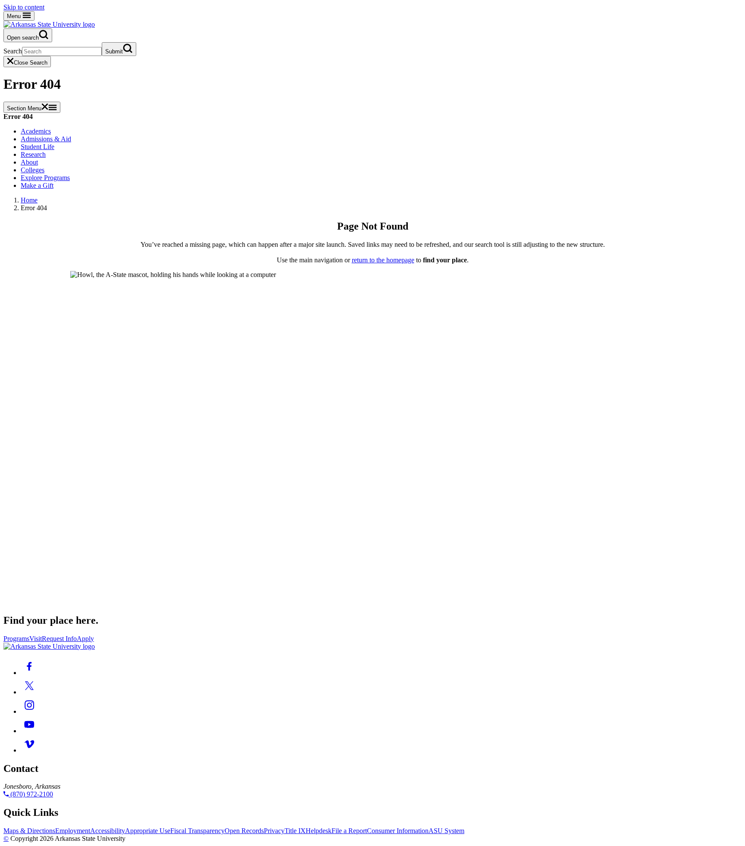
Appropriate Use (147, 830)
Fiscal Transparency (197, 830)
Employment (72, 830)
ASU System (446, 830)
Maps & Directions (29, 830)
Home (29, 200)
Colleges (32, 170)
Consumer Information (398, 830)
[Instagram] (29, 711)
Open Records (244, 830)
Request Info (59, 638)
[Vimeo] (29, 750)
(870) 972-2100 (31, 794)
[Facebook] (29, 672)
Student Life (37, 146)
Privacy (274, 830)
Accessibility (107, 830)
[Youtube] (29, 730)
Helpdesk (319, 830)
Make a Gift (37, 185)
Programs (16, 638)
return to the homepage (383, 260)
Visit (35, 638)
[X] (29, 692)
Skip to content (23, 7)
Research (33, 154)
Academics (36, 131)
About (29, 162)
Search (12, 51)
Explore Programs (45, 177)
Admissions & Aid (46, 139)
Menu (14, 16)
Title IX (295, 830)
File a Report (349, 830)
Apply (85, 638)
